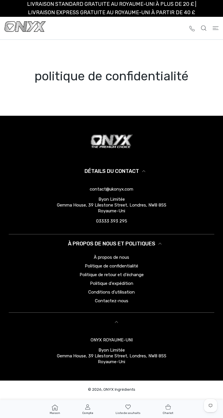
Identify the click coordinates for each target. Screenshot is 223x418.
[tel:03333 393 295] (192, 28)
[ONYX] (25, 28)
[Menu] (216, 28)
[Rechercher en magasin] (204, 28)
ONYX (108, 389)
